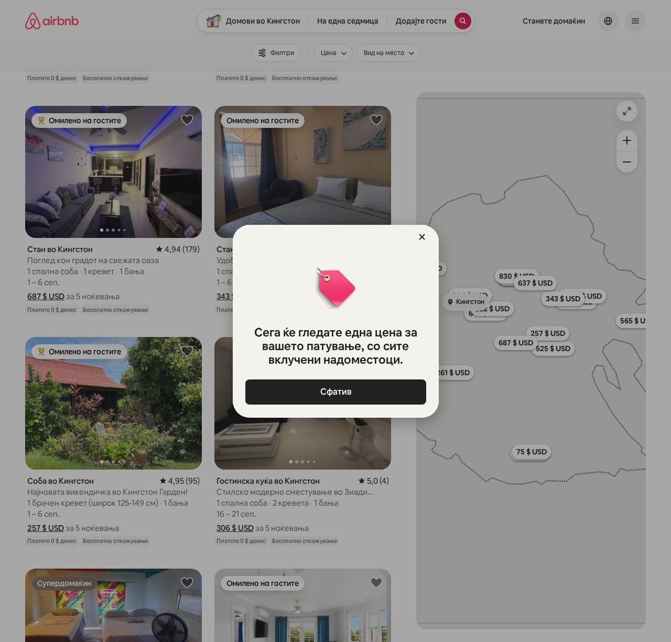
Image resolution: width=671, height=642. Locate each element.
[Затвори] (422, 237)
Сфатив (335, 391)
